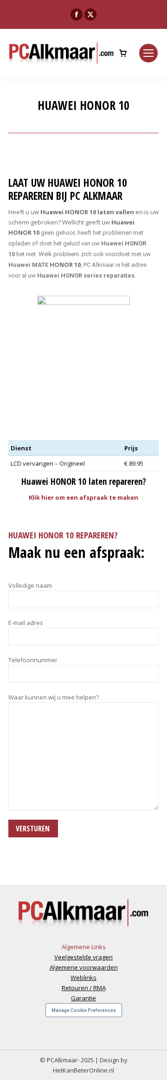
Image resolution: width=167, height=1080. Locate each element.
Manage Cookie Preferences (83, 1010)
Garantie (83, 998)
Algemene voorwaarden (84, 967)
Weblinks (83, 977)
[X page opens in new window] (90, 14)
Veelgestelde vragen (83, 957)
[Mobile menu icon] (148, 53)
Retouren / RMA (84, 988)
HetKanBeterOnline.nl (83, 1070)
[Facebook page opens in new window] (77, 14)
